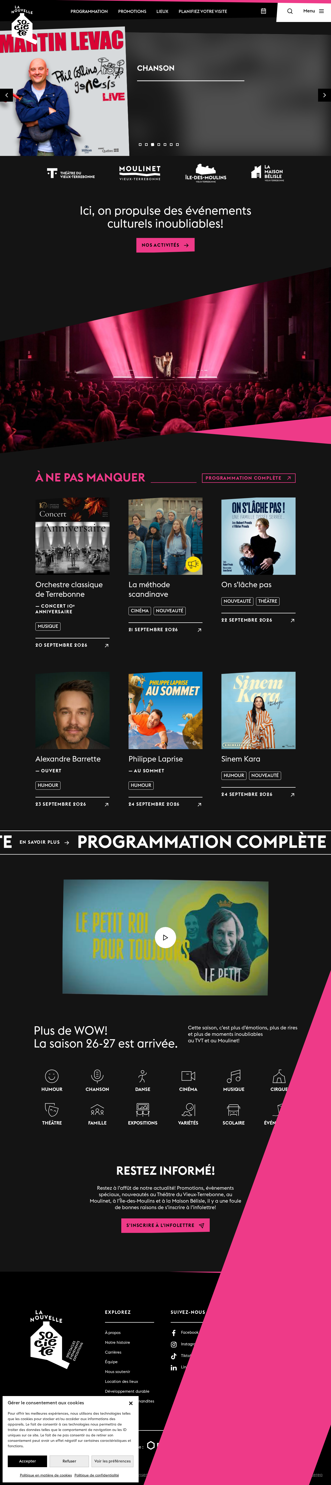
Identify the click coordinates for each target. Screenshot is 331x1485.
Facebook (190, 1333)
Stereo (316, 1475)
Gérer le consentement (139, 1475)
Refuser (69, 1461)
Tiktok (186, 1356)
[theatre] (71, 173)
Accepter (27, 1461)
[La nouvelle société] (24, 25)
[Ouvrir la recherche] (290, 11)
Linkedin (189, 1367)
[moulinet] (139, 173)
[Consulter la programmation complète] (165, 842)
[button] (130, 1403)
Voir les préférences (112, 1461)
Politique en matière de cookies (46, 1475)
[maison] (267, 173)
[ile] (205, 173)
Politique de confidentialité (96, 1475)
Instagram (190, 1344)
